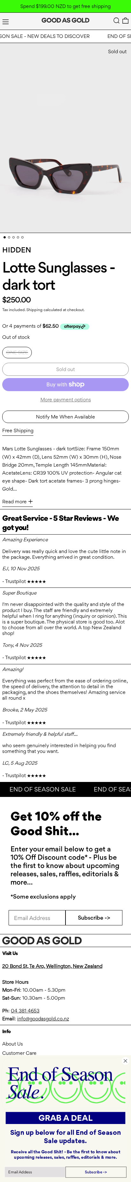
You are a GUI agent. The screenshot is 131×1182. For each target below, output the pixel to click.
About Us (12, 1044)
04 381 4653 (25, 1011)
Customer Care (19, 1053)
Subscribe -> (94, 917)
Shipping (34, 309)
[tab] (4, 237)
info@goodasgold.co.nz (43, 1019)
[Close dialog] (125, 1061)
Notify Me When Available (65, 417)
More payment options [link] (65, 400)
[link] (65, 1085)
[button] (116, 20)
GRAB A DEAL (65, 1118)
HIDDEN (16, 249)
